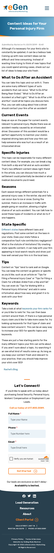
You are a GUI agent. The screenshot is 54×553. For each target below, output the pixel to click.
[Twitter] (29, 496)
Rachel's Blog (11, 369)
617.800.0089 (40, 529)
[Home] (15, 8)
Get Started (24, 471)
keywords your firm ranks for (37, 308)
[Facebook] (23, 496)
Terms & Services (33, 539)
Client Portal (24, 519)
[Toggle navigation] (47, 8)
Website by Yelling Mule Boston (27, 542)
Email (11, 442)
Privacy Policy (17, 539)
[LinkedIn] (34, 496)
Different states (10, 229)
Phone (12, 427)
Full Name (13, 413)
